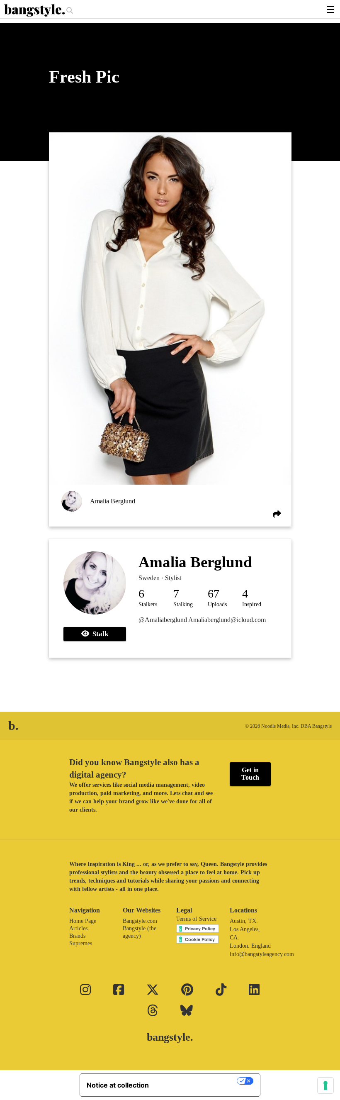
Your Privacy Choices (197, 1081)
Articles (78, 928)
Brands (77, 936)
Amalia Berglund (112, 501)
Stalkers (147, 604)
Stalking (183, 604)
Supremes (80, 943)
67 (213, 593)
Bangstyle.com (140, 921)
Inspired (251, 604)
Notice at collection (118, 1085)
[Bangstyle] (35, 10)
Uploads (217, 604)
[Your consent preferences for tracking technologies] (325, 1085)
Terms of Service (196, 919)
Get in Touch (250, 773)
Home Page (82, 921)
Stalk (98, 634)
